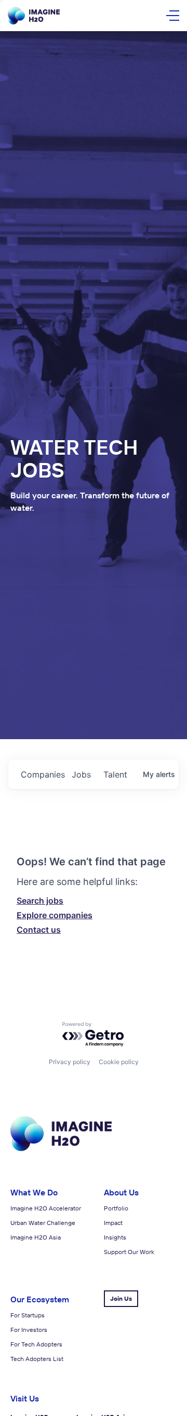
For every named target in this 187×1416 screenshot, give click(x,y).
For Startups (27, 1315)
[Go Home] (34, 16)
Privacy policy (69, 1062)
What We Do (34, 1192)
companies (42, 774)
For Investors (28, 1329)
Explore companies (54, 915)
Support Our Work (129, 1252)
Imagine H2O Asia (35, 1237)
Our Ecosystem (39, 1299)
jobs (81, 774)
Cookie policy (119, 1062)
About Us (121, 1192)
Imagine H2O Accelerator (45, 1208)
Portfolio (116, 1208)
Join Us (121, 1298)
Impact (113, 1223)
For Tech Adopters (36, 1344)
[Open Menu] (172, 15)
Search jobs (40, 900)
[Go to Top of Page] (61, 1149)
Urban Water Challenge (42, 1223)
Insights (115, 1237)
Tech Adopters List (36, 1359)
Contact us (39, 929)
